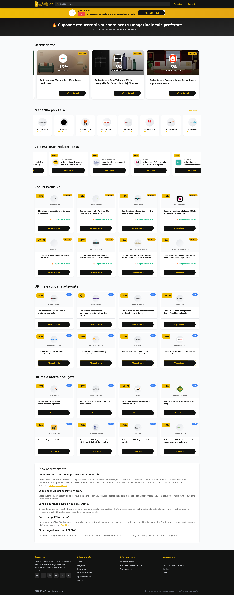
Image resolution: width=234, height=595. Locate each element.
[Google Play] (62, 575)
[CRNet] (44, 4)
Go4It (165, 573)
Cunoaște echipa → (58, 485)
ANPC (165, 562)
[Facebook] (37, 575)
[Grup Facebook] (43, 575)
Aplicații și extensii (85, 576)
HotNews (166, 569)
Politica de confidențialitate (131, 565)
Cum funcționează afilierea (174, 565)
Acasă (79, 562)
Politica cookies (126, 569)
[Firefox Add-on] (56, 575)
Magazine (81, 565)
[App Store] (68, 575)
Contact (80, 580)
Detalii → (65, 525)
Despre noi (81, 569)
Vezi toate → (194, 110)
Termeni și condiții (127, 562)
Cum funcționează (84, 573)
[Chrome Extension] (49, 575)
